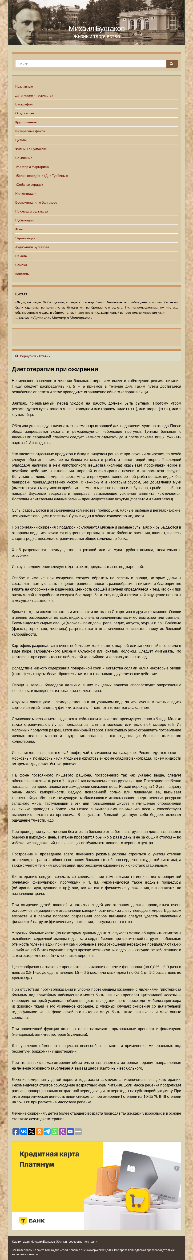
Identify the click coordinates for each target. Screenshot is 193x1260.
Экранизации (25, 238)
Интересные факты (30, 131)
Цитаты (21, 140)
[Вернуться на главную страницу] (96, 22)
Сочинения (23, 158)
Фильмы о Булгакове (31, 149)
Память (21, 256)
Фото (19, 229)
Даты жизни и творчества (34, 95)
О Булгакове (24, 113)
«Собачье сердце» (29, 184)
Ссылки (21, 265)
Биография (24, 104)
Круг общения (26, 122)
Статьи (45, 356)
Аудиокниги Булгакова (32, 247)
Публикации (24, 220)
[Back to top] (182, 1249)
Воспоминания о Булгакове (36, 202)
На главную (24, 86)
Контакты (22, 274)
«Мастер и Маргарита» (32, 167)
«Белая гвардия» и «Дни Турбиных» (41, 176)
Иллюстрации (25, 193)
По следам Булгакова (31, 211)
